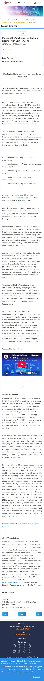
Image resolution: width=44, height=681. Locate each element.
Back (22, 33)
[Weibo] (24, 651)
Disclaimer (18, 657)
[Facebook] (14, 646)
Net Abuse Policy (32, 657)
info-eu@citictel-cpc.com (28, 341)
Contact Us (22, 624)
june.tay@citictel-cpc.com (18, 607)
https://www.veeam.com (12, 582)
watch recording (21, 198)
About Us (10, 20)
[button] (3, 3)
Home (3, 20)
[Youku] (29, 651)
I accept (36, 677)
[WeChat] (19, 651)
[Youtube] (14, 651)
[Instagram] (29, 646)
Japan (38, 2)
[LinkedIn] (19, 646)
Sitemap (8, 657)
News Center (20, 20)
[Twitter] (24, 646)
